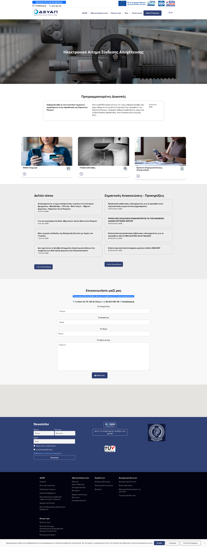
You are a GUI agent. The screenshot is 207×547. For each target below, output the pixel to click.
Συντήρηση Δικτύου (79, 500)
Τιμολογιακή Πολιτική (127, 495)
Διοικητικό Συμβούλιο (48, 493)
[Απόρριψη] (204, 543)
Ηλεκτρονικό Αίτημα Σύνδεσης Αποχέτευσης (104, 52)
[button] (103, 51)
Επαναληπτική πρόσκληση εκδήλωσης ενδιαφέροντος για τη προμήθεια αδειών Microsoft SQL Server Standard (135, 234)
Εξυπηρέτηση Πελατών (127, 482)
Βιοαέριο (98, 489)
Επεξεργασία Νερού (47, 535)
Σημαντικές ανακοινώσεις (46, 446)
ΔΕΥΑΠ (84, 13)
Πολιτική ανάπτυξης (47, 485)
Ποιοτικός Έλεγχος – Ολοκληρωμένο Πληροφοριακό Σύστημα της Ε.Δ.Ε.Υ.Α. (51, 528)
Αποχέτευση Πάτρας (79, 494)
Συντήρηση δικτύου (79, 487)
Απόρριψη (172, 543)
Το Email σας (103, 317)
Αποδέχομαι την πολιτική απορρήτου (47, 453)
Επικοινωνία (137, 13)
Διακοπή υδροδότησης (44, 449)
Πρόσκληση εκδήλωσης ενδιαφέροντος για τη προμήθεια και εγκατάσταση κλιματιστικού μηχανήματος (135, 204)
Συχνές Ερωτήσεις (126, 485)
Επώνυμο (58, 429)
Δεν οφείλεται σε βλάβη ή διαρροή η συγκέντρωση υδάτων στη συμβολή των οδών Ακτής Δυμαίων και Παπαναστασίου (66, 249)
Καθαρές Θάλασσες (103, 482)
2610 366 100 (56, 6)
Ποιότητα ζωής (45, 522)
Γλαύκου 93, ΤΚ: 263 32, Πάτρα (88, 301)
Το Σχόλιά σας (103, 340)
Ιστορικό (43, 482)
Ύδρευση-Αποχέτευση (99, 13)
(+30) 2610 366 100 (111, 301)
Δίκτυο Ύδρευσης (78, 484)
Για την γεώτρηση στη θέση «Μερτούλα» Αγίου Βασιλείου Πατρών (67, 221)
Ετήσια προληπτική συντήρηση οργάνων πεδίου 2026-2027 (134, 248)
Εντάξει (159, 543)
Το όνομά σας (103, 306)
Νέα (126, 13)
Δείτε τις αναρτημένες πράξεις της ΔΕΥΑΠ (110, 432)
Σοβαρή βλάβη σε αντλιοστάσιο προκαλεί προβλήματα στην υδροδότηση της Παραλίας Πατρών (67, 107)
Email (35, 438)
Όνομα (36, 429)
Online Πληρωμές (152, 13)
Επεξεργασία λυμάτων (104, 485)
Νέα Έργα (76, 490)
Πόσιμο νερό (116, 13)
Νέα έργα (76, 497)
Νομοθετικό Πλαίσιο (47, 503)
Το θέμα (103, 329)
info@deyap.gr (40, 6)
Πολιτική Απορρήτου (190, 543)
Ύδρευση (75, 482)
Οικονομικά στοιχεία (48, 489)
